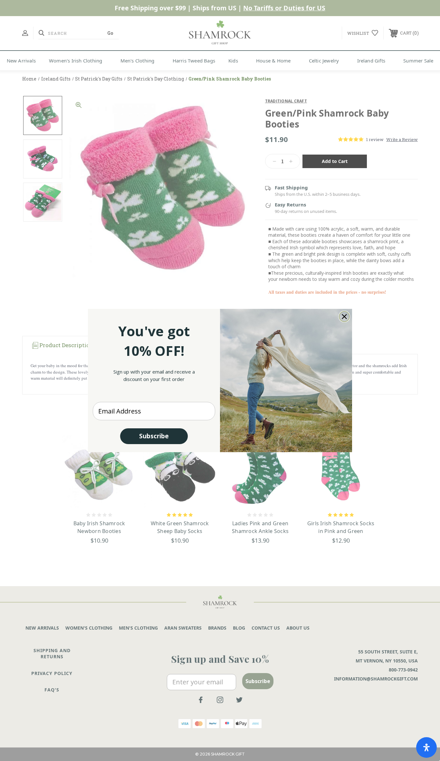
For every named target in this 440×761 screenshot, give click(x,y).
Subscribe (154, 436)
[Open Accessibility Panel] (426, 747)
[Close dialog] (344, 316)
